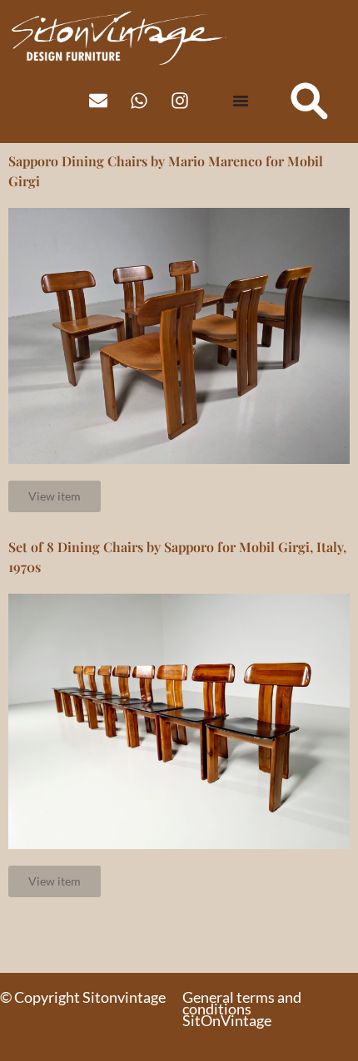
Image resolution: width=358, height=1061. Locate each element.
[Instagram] (180, 100)
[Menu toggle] (240, 100)
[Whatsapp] (139, 100)
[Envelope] (98, 100)
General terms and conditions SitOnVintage (241, 1008)
